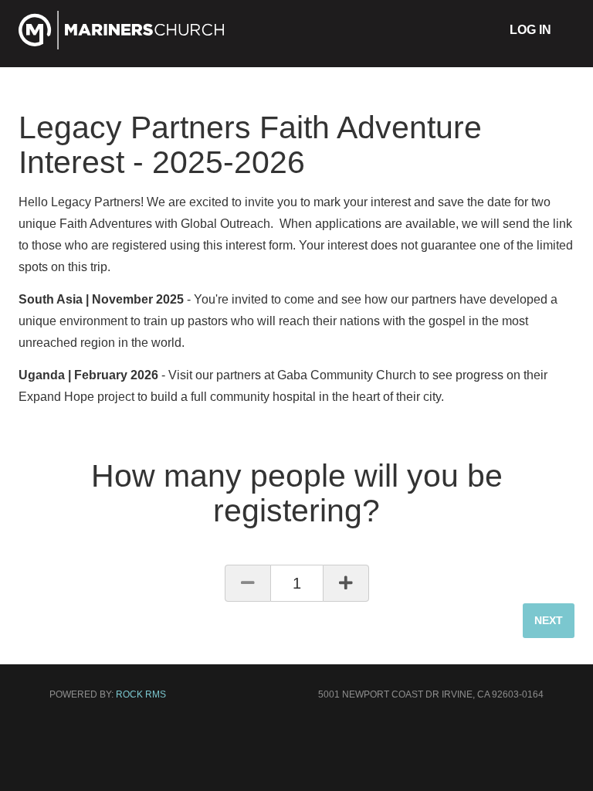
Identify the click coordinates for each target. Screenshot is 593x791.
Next (548, 620)
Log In (530, 29)
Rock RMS (141, 694)
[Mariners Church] (122, 44)
